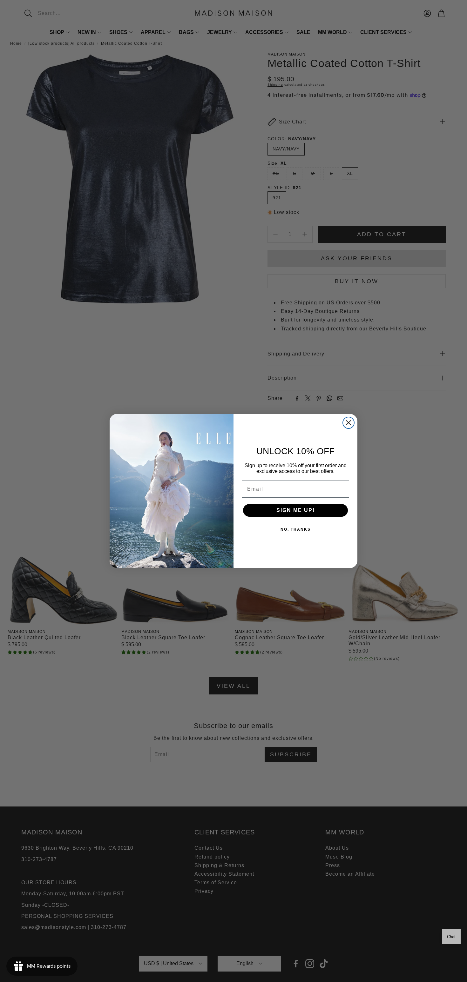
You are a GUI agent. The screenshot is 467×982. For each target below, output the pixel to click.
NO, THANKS (296, 529)
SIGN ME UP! (295, 510)
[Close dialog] (348, 422)
